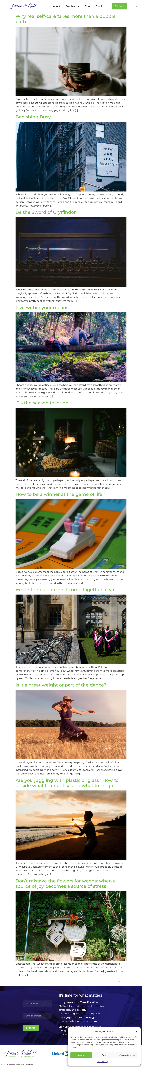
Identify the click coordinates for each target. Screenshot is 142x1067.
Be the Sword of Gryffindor (46, 212)
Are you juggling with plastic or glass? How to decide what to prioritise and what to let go (67, 783)
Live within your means (42, 307)
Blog (87, 6)
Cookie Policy (102, 1062)
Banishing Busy (33, 117)
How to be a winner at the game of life (59, 494)
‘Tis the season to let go (42, 403)
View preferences (127, 1055)
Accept (81, 1055)
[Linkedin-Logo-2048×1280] (61, 1054)
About (56, 6)
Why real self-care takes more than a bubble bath (66, 18)
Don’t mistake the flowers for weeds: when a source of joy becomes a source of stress (66, 883)
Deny (104, 1055)
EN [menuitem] (137, 6)
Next (122, 981)
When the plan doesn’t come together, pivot (66, 589)
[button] (136, 1031)
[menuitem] (137, 6)
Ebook (99, 6)
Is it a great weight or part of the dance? (61, 685)
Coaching (71, 6)
